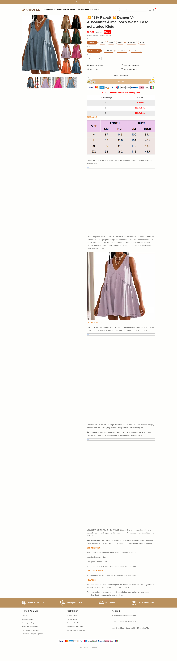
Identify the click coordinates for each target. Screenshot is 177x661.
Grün (142, 42)
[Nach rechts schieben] (79, 82)
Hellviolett (131, 42)
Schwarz (92, 42)
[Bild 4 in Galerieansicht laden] (71, 82)
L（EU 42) (108, 51)
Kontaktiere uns (27, 619)
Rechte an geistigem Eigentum (33, 634)
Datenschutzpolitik (73, 623)
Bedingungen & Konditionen (76, 630)
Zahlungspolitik (72, 619)
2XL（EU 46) (136, 51)
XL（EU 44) (122, 51)
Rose (111, 42)
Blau (102, 42)
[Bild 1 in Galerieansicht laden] (33, 82)
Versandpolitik (72, 616)
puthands (94, 647)
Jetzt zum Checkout (121, 81)
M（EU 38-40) (94, 51)
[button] (49, 9)
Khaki (120, 42)
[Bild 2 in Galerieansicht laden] (45, 82)
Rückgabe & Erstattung (75, 626)
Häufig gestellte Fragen (30, 626)
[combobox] (133, 9)
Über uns (25, 616)
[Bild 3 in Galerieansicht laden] (58, 82)
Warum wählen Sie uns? (30, 630)
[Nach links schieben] (24, 82)
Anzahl (89, 55)
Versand (89, 35)
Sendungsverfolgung (29, 623)
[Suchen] (146, 9)
